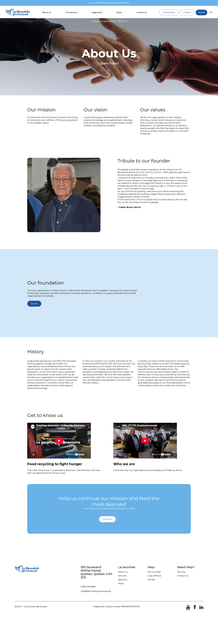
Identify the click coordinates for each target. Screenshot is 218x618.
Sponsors (122, 579)
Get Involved (169, 12)
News (119, 12)
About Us (46, 12)
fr (211, 12)
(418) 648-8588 (88, 586)
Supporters (97, 12)
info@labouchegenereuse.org (96, 591)
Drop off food (154, 576)
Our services (71, 12)
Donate (201, 12)
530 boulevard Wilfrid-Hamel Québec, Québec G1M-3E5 (97, 572)
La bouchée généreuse (103, 21)
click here (124, 3)
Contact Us (141, 12)
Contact (187, 12)
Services (122, 576)
